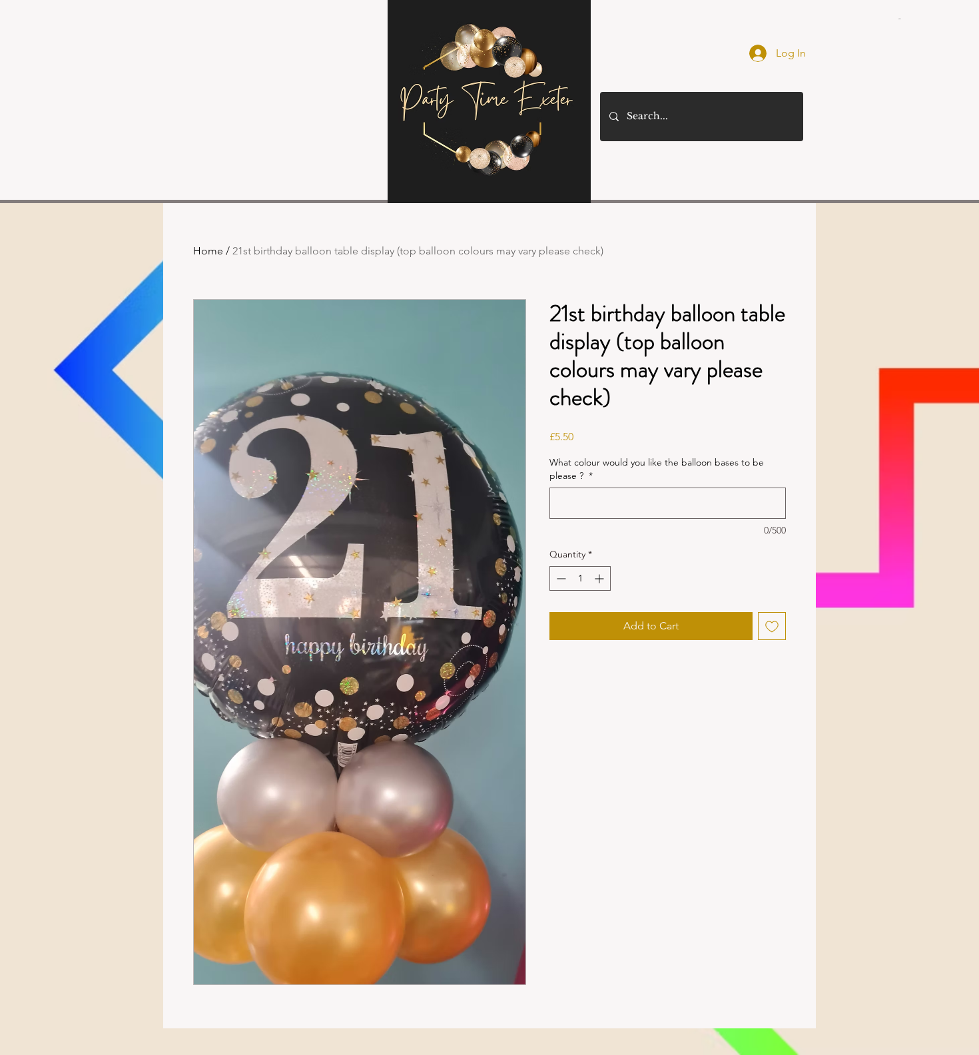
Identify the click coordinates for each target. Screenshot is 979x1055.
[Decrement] (559, 578)
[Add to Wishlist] (772, 626)
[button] (900, 18)
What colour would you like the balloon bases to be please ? (656, 469)
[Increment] (600, 578)
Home (208, 250)
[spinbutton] (580, 578)
